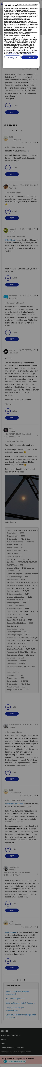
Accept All (29, 57)
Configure (12, 58)
